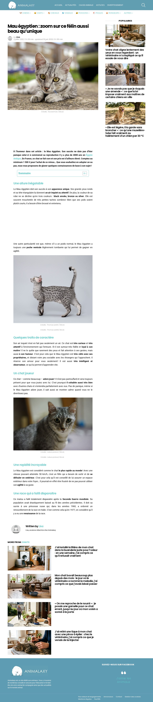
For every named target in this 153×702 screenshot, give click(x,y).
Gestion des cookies (133, 697)
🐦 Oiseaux (67, 13)
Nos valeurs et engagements (89, 697)
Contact (119, 697)
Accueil (58, 5)
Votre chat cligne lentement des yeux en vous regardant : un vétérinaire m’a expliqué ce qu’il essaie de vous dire (124, 54)
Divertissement (115, 5)
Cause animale (86, 5)
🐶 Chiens (24, 13)
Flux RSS (97, 699)
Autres (127, 13)
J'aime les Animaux (123, 680)
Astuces (100, 5)
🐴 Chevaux (53, 13)
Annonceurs (108, 697)
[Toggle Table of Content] (83, 173)
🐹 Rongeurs (112, 13)
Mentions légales (85, 699)
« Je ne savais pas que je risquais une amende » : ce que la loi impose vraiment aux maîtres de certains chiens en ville (124, 93)
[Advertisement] (53, 132)
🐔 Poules (98, 13)
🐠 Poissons (82, 13)
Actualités (70, 5)
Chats (25, 542)
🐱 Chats (38, 13)
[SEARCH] (143, 5)
